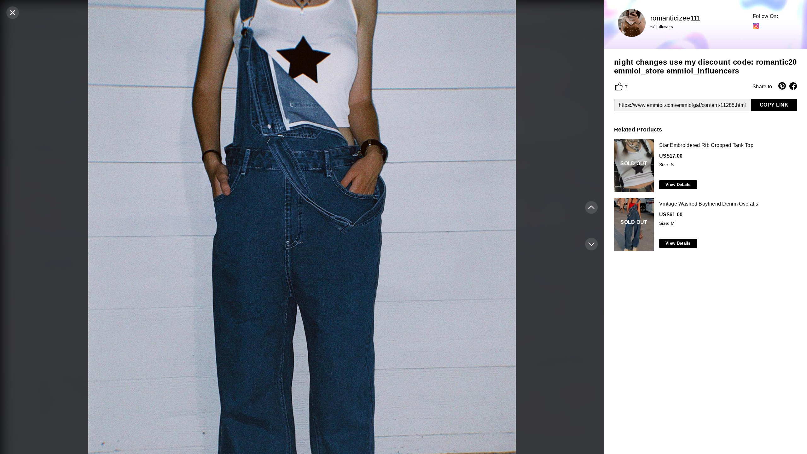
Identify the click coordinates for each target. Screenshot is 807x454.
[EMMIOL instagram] (756, 25)
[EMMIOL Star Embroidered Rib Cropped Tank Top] (704, 166)
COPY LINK (774, 105)
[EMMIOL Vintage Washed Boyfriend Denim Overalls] (704, 225)
